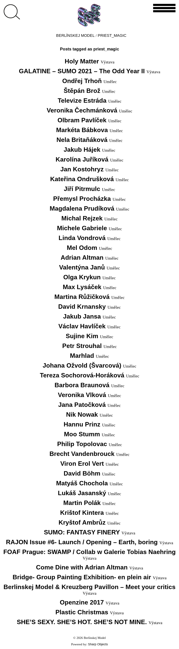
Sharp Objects (98, 644)
